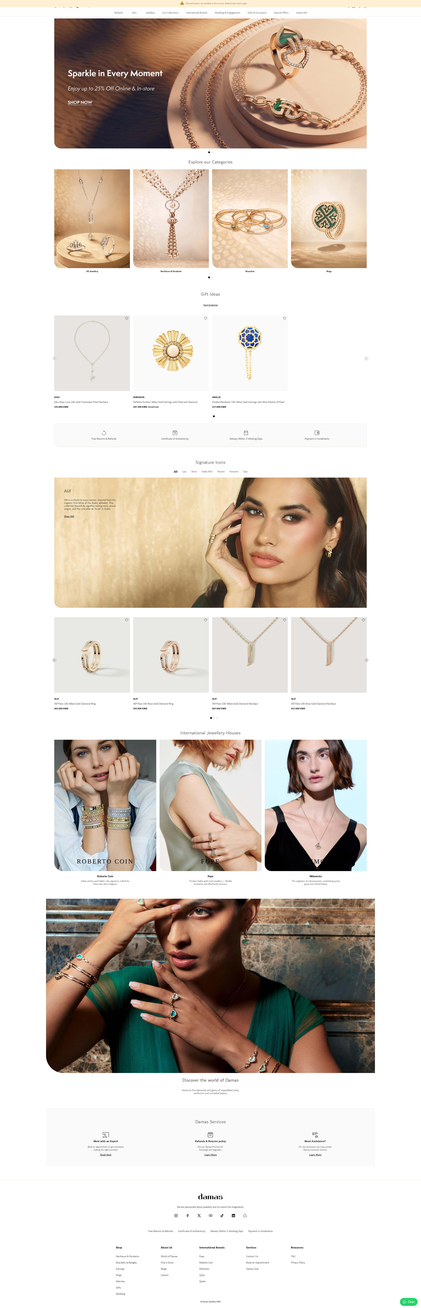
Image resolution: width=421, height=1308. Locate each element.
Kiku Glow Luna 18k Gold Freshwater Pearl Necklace (81, 402)
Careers (165, 1275)
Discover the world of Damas (210, 1080)
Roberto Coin (105, 876)
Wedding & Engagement (227, 13)
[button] (126, 319)
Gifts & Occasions (257, 13)
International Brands (196, 13)
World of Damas (169, 1256)
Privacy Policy (298, 1263)
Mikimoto (204, 1269)
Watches (120, 1281)
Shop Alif (69, 516)
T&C (293, 1256)
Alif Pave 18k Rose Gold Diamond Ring (153, 704)
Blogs (164, 1269)
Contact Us (252, 1256)
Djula (201, 1275)
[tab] (209, 152)
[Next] (366, 660)
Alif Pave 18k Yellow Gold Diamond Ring (75, 704)
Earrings (120, 1269)
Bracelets (250, 271)
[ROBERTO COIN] (105, 869)
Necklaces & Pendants (171, 271)
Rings (329, 271)
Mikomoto (316, 876)
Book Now (105, 1155)
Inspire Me (301, 13)
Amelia (216, 397)
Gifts (118, 1288)
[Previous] (54, 660)
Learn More (210, 1155)
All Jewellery (92, 271)
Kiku (134, 13)
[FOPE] (210, 869)
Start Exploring (210, 305)
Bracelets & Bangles (126, 1263)
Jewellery (150, 13)
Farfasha (119, 13)
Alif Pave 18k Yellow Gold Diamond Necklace (235, 704)
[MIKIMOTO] (316, 869)
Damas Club (252, 1269)
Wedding (120, 1294)
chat (411, 1302)
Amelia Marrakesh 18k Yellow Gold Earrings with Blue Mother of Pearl (248, 402)
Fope (210, 876)
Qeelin (202, 1281)
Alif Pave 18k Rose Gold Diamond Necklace (313, 704)
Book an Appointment (257, 1263)
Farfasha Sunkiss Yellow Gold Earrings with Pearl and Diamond (165, 402)
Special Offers (281, 13)
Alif (56, 699)
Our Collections (170, 13)
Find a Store (167, 1263)
